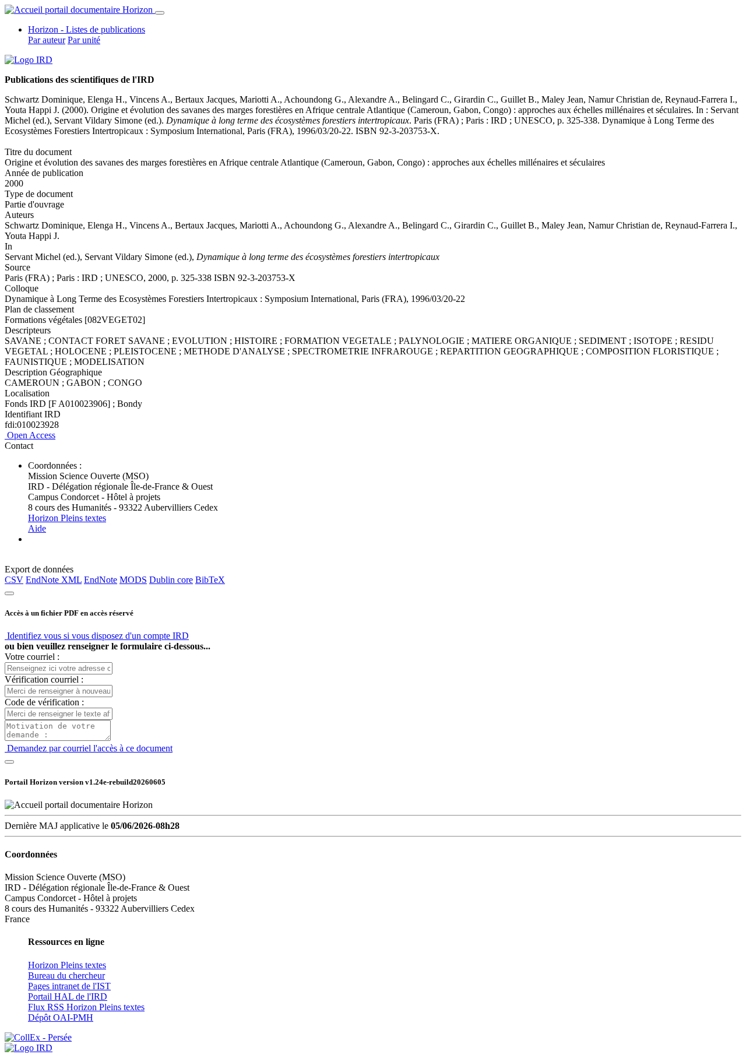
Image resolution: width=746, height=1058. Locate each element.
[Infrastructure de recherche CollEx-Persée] (38, 1037)
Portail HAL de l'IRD (67, 996)
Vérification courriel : (44, 679)
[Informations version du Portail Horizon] (28, 1048)
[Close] (9, 593)
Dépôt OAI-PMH (60, 1017)
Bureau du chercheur (66, 975)
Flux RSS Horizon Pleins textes (86, 1007)
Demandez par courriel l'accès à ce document (89, 748)
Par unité (84, 40)
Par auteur (46, 40)
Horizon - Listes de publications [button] (86, 29)
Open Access (30, 435)
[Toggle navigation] (159, 13)
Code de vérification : (44, 702)
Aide (37, 528)
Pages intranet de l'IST (69, 986)
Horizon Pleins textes (67, 518)
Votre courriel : (32, 657)
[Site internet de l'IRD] (28, 60)
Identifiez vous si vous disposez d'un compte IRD (97, 636)
